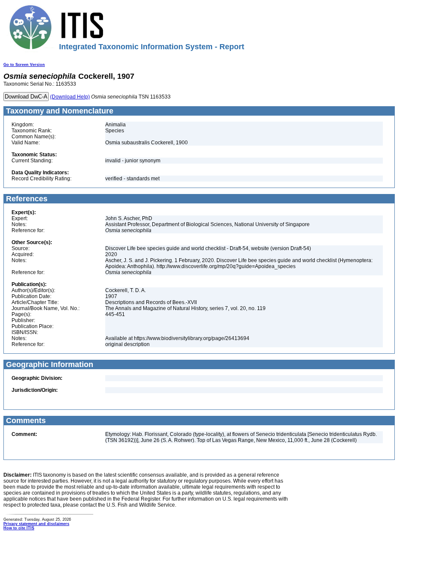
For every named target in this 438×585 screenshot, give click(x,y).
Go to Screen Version (24, 65)
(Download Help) (70, 97)
